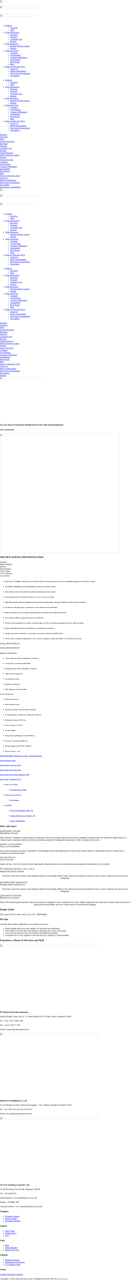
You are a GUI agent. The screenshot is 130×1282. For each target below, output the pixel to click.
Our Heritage (15, 55)
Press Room (15, 62)
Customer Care (16, 39)
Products (8, 25)
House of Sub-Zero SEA (15, 67)
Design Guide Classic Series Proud (10, 770)
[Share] (121, 3)
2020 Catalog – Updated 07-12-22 (10, 779)
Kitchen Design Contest (19, 46)
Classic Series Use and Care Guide (10, 765)
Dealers (13, 48)
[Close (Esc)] (127, 3)
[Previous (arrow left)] (4, 641)
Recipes (13, 41)
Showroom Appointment (20, 73)
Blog (12, 64)
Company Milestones (18, 57)
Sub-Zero (14, 28)
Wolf (12, 30)
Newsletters (15, 76)
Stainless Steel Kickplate (17, 821)
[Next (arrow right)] (125, 641)
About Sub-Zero (11, 51)
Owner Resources (12, 32)
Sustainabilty (15, 60)
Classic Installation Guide (8, 760)
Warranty (14, 37)
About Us (14, 69)
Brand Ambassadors (18, 71)
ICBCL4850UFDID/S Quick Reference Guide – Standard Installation (21, 756)
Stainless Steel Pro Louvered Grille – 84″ (22, 816)
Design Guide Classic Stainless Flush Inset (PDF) (14, 774)
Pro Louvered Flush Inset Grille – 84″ (21, 810)
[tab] (65, 562)
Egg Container (14, 800)
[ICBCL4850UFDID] (59, 552)
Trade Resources (11, 44)
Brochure (14, 35)
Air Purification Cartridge (18, 790)
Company (14, 53)
